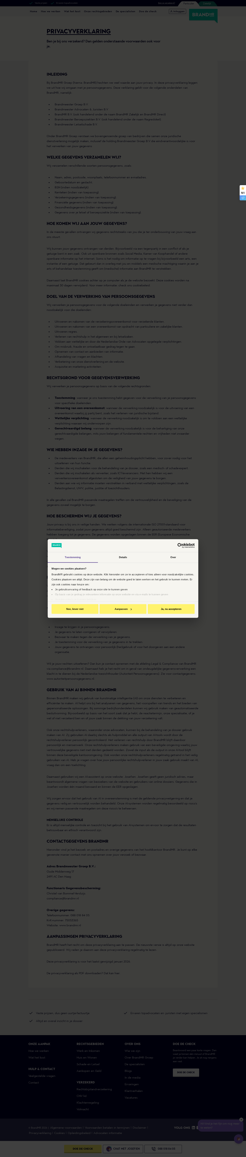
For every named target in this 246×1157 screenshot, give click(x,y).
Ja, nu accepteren (171, 609)
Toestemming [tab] (73, 557)
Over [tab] (173, 557)
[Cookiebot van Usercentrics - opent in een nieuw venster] (180, 545)
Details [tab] (123, 557)
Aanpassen (121, 609)
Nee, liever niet (75, 609)
